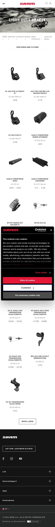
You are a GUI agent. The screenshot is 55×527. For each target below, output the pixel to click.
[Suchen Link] (46, 4)
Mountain (11, 37)
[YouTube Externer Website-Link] (20, 459)
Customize (26, 288)
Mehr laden (27, 421)
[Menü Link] (4, 4)
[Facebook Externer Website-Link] (3, 459)
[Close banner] (51, 230)
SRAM (5, 37)
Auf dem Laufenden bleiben (19, 449)
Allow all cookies (27, 280)
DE (6, 509)
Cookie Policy (26, 264)
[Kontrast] (29, 521)
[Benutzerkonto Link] (50, 4)
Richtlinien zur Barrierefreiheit (14, 521)
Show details (41, 272)
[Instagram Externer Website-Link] (11, 459)
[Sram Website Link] (27, 4)
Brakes (27, 37)
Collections (20, 37)
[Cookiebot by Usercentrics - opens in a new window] (35, 230)
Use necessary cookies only (27, 295)
